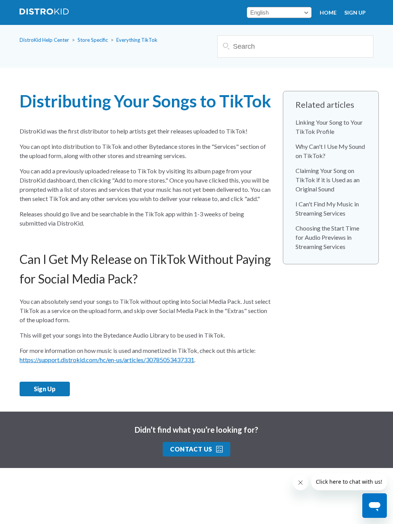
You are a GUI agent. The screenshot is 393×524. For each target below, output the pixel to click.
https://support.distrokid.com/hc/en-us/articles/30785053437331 (107, 359)
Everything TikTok (136, 40)
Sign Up (355, 12)
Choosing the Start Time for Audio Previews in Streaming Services (327, 237)
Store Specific (93, 40)
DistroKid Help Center (44, 40)
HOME (328, 12)
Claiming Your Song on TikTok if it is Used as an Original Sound (328, 180)
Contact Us (191, 449)
